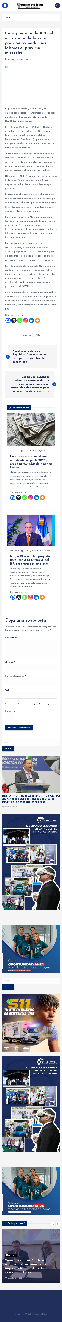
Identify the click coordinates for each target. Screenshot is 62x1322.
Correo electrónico (15, 676)
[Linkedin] (31, 320)
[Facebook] (8, 320)
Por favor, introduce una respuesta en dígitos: (29, 704)
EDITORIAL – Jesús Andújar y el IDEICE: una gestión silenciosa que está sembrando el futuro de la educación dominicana (31, 799)
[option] (31, 1256)
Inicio (7, 17)
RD (38, 335)
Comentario (12, 638)
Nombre (10, 662)
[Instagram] (25, 320)
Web (7, 690)
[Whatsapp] (19, 320)
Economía (9, 59)
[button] (53, 1224)
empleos (27, 335)
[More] (37, 320)
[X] (14, 320)
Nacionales (11, 1255)
